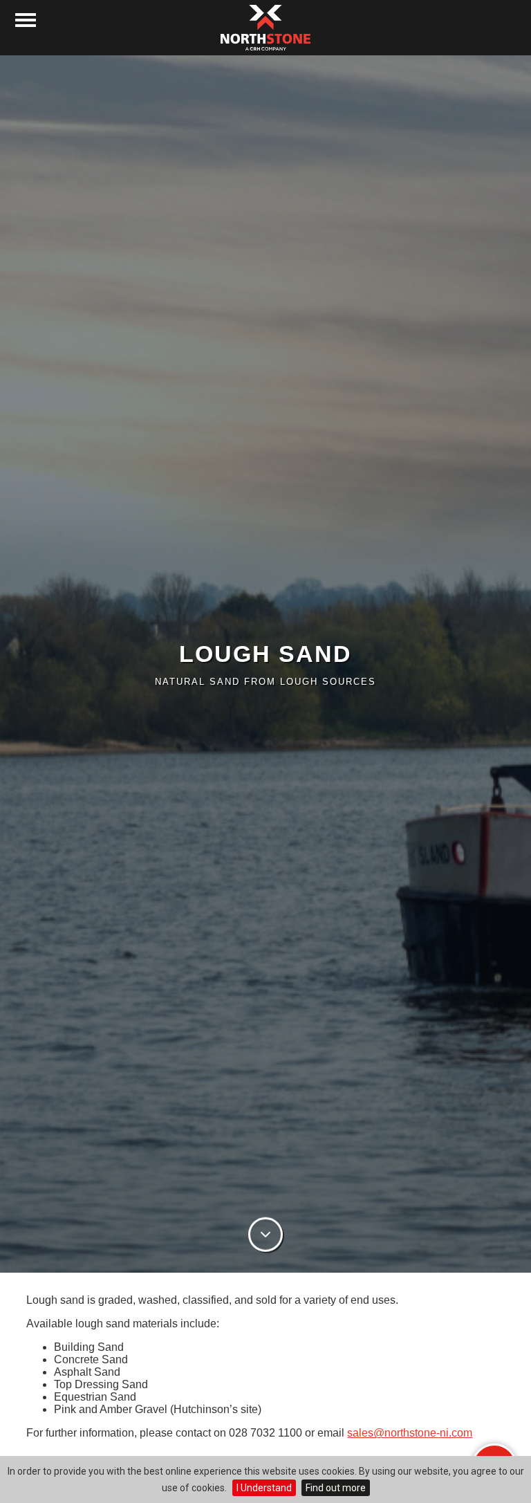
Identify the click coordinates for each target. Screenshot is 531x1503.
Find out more (336, 1487)
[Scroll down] (265, 1236)
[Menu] (25, 20)
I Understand (264, 1487)
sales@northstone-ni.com (409, 1433)
